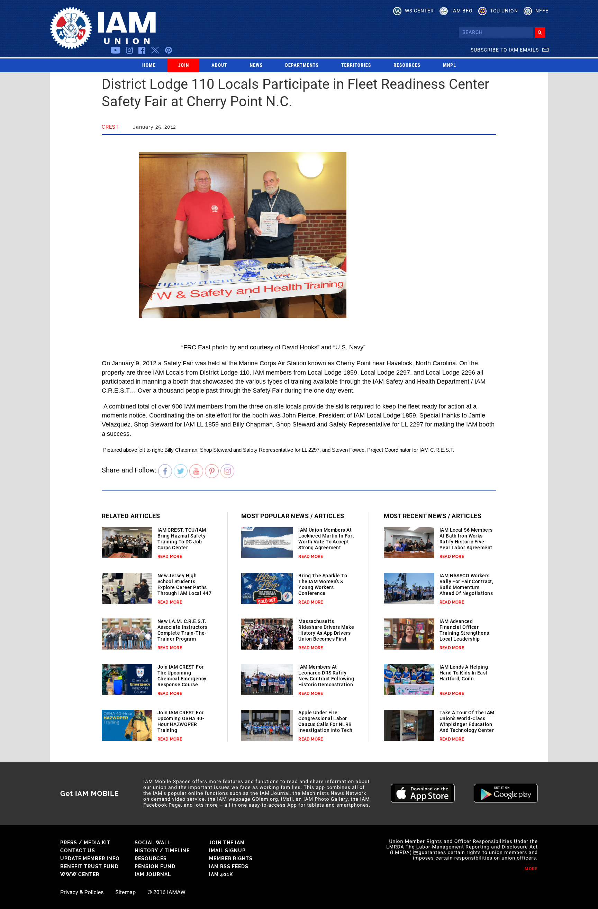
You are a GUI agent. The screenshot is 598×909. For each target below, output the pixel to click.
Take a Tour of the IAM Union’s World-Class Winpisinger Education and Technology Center (467, 721)
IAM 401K (221, 874)
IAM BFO (462, 10)
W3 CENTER (419, 10)
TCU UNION (504, 10)
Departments (302, 65)
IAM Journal (153, 874)
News (256, 65)
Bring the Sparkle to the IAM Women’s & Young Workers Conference (322, 584)
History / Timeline (162, 850)
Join (183, 65)
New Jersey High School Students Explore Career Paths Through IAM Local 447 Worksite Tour (184, 587)
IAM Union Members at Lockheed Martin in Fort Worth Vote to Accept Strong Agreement (326, 538)
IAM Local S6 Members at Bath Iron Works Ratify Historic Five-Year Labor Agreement (466, 538)
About (219, 65)
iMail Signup (227, 850)
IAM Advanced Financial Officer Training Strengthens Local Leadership (464, 630)
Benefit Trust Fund (89, 866)
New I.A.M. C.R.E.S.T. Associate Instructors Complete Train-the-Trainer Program (182, 630)
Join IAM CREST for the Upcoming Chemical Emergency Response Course (182, 675)
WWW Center (79, 874)
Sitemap (125, 892)
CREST (110, 127)
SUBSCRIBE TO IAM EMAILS (505, 50)
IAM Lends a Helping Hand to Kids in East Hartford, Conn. (464, 672)
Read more (169, 556)
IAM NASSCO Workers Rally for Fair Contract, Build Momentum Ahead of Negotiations (466, 584)
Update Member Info (90, 858)
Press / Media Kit (85, 842)
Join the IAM (227, 842)
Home (149, 65)
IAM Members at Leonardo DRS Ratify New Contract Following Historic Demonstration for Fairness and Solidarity (326, 681)
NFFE (542, 10)
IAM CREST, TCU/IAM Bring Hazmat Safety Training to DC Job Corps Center (181, 538)
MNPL (449, 65)
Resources (406, 65)
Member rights (231, 858)
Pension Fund (155, 866)
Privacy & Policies (81, 892)
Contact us (77, 850)
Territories (356, 65)
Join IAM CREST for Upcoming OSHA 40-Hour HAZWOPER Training (180, 721)
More (531, 868)
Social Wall (153, 842)
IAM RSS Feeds (228, 866)
